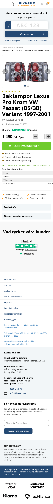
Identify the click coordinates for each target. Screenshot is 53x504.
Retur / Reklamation (13, 296)
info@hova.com (18, 393)
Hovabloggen (10, 319)
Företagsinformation (13, 314)
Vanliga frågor (10, 291)
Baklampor (18, 48)
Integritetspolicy (11, 308)
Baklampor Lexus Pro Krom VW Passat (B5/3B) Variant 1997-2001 (27, 50)
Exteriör (10, 48)
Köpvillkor (8, 302)
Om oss (7, 285)
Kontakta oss (10, 279)
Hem (4, 48)
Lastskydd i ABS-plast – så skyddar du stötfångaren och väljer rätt (20, 342)
